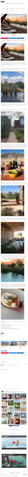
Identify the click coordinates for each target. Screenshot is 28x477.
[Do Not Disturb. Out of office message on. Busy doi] (17, 409)
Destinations (7, 8)
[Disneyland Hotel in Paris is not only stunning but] (11, 421)
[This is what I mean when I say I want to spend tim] (23, 409)
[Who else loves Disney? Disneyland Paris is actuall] (5, 421)
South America (14, 34)
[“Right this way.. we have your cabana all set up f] (17, 415)
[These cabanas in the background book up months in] (23, 403)
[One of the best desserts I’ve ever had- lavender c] (5, 396)
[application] (14, 442)
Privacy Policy (18, 472)
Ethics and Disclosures (12, 472)
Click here (4, 322)
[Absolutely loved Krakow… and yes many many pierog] (23, 396)
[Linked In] (26, 355)
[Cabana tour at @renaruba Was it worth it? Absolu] (11, 415)
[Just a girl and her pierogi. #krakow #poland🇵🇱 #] (5, 403)
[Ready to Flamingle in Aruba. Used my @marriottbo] (23, 415)
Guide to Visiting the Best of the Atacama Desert (7, 325)
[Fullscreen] (25, 448)
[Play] (2, 448)
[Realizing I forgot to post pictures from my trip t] (17, 403)
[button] (15, 10)
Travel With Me (13, 8)
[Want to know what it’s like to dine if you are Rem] (17, 421)
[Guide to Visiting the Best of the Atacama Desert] (5, 343)
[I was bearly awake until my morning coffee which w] (17, 396)
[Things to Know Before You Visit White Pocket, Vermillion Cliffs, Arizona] (23, 343)
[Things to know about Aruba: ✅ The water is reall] (11, 409)
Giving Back (23, 8)
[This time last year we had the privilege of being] (11, 403)
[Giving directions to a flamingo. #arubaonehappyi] (5, 415)
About (3, 8)
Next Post (24, 358)
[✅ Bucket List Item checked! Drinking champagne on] (23, 421)
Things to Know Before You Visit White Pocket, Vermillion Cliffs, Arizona (22, 347)
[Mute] (24, 448)
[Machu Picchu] (14, 343)
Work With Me (18, 8)
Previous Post (4, 358)
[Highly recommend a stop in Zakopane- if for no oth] (11, 396)
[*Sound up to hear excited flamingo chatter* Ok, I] (5, 409)
